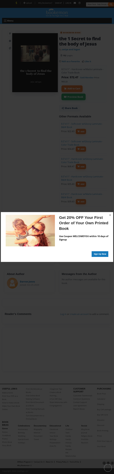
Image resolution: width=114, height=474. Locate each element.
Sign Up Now (100, 254)
